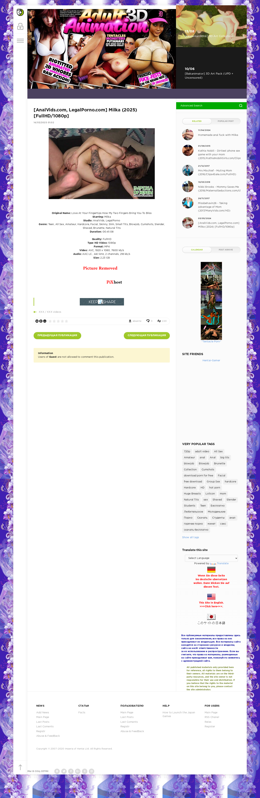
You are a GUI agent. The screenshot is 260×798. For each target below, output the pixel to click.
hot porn (214, 488)
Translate (223, 563)
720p (187, 452)
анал (232, 518)
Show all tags (190, 537)
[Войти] (20, 26)
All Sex (218, 452)
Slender (231, 500)
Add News (42, 713)
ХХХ (41, 312)
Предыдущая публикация (57, 335)
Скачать (202, 518)
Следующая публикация (147, 335)
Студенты (218, 518)
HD (202, 488)
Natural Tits (191, 500)
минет (211, 524)
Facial (221, 476)
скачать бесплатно (196, 530)
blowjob (189, 464)
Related (197, 121)
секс (223, 524)
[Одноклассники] (40, 321)
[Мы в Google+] (77, 771)
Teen (203, 506)
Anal (213, 458)
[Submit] (240, 105)
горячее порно (193, 524)
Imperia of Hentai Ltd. (77, 749)
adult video (202, 452)
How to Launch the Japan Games (179, 714)
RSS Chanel (212, 717)
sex (206, 500)
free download (193, 482)
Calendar (197, 250)
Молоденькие (216, 512)
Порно (188, 518)
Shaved (217, 500)
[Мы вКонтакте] (57, 771)
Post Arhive (226, 250)
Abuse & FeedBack (48, 736)
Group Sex (213, 482)
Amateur (189, 458)
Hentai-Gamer (211, 361)
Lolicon (210, 494)
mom (223, 494)
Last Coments (45, 727)
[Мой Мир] (44, 321)
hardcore (230, 482)
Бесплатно (218, 506)
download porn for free (198, 476)
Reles (208, 722)
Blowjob (204, 464)
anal (202, 458)
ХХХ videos (54, 312)
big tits (224, 458)
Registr (40, 731)
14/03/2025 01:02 (44, 123)
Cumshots (208, 470)
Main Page (42, 717)
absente (137, 321)
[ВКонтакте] (37, 321)
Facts (81, 713)
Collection (190, 470)
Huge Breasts (192, 494)
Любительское (193, 512)
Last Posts (42, 722)
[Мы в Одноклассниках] (84, 771)
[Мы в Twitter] (64, 771)
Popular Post (226, 121)
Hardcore (190, 488)
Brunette (219, 464)
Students (189, 506)
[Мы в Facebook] (71, 771)
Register (210, 727)
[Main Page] (20, 12)
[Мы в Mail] (91, 771)
